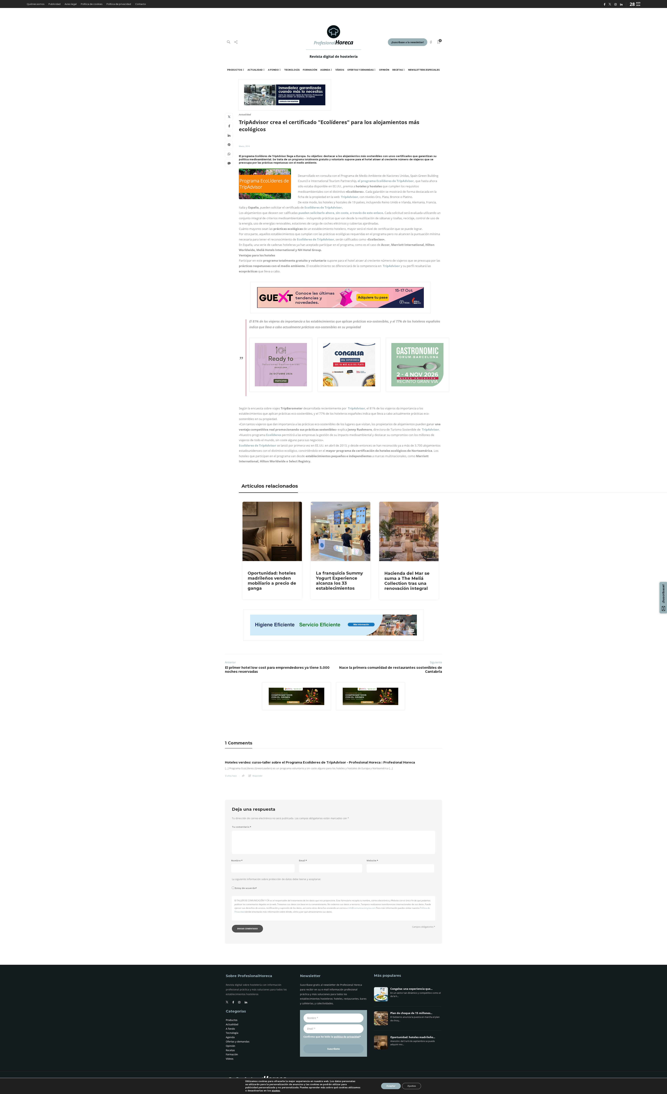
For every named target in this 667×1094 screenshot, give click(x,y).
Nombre (236, 860)
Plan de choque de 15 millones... (411, 1013)
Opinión (384, 70)
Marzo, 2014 (244, 146)
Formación (310, 70)
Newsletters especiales (424, 70)
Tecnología (292, 70)
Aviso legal (71, 4)
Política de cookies (91, 4)
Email (303, 860)
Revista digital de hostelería (334, 56)
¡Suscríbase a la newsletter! (407, 42)
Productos (234, 70)
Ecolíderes (273, 435)
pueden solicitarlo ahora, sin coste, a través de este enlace (340, 213)
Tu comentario (241, 826)
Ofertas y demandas (360, 70)
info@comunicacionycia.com (362, 907)
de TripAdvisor (331, 207)
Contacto (140, 4)
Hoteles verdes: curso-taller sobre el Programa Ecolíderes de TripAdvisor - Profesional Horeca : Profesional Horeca (320, 762)
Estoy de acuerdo (246, 888)
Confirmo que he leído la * (332, 1036)
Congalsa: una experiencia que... (411, 989)
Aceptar (391, 1086)
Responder (257, 775)
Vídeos (339, 70)
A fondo (273, 70)
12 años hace (231, 776)
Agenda (325, 70)
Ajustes (411, 1086)
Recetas (397, 70)
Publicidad (54, 4)
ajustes (276, 1090)
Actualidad (255, 70)
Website (372, 860)
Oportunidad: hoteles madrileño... (412, 1037)
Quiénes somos (35, 4)
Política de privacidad (118, 4)
